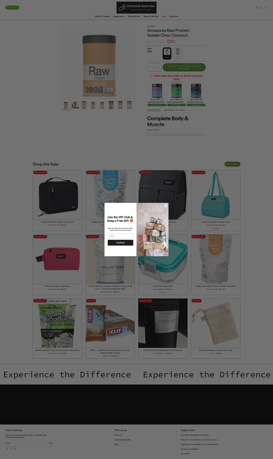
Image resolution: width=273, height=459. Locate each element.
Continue (120, 243)
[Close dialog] (166, 205)
